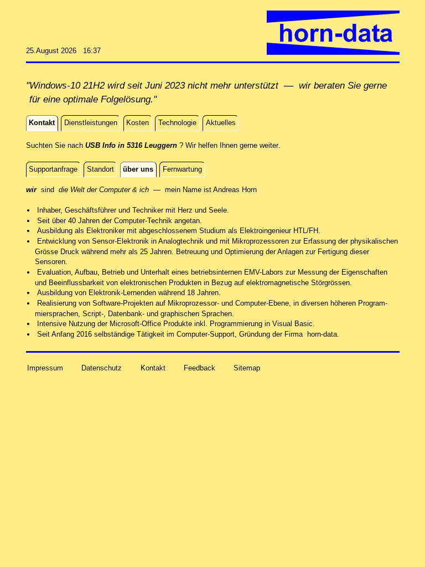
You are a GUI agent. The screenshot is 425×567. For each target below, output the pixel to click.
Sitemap (247, 368)
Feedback (199, 368)
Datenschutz (101, 368)
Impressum (45, 368)
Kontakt (153, 368)
